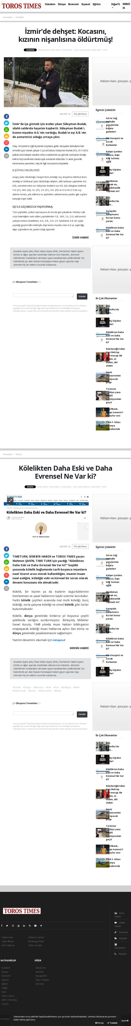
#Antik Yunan (19, 690)
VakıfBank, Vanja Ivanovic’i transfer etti (114, 412)
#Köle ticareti (44, 690)
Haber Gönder (35, 945)
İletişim (122, 953)
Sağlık (4, 987)
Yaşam (5, 1003)
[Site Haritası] (36, 925)
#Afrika (57, 690)
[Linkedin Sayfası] (25, 925)
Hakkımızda (7, 937)
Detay (100, 1022)
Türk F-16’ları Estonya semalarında (113, 425)
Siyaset (85, 4)
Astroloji (40, 983)
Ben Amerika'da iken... (112, 201)
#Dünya (27, 687)
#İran (56, 687)
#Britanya (66, 687)
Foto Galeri (119, 915)
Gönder (82, 296)
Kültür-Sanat (8, 995)
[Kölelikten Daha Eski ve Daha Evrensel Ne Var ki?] (46, 516)
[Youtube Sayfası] (20, 925)
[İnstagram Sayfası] (14, 925)
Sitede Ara (41, 967)
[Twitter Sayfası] (8, 925)
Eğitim (97, 4)
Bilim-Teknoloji (9, 999)
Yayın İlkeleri (8, 941)
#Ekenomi (38, 687)
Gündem (50, 4)
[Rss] (31, 925)
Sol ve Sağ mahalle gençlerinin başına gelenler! (112, 125)
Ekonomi (73, 4)
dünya (29, 616)
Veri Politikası (8, 945)
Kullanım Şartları (36, 937)
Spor (4, 991)
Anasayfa (8, 17)
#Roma (32, 690)
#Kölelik (16, 687)
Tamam (113, 1022)
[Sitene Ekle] (42, 925)
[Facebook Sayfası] (3, 925)
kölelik (26, 600)
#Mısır (76, 687)
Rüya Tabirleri (42, 979)
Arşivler (123, 938)
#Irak (48, 687)
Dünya (62, 4)
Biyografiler (41, 975)
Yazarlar (123, 932)
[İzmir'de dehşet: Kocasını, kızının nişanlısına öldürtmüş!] (46, 82)
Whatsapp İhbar (36, 941)
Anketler (40, 971)
